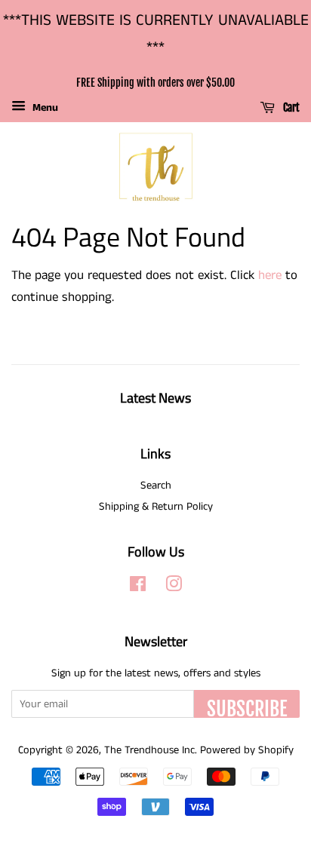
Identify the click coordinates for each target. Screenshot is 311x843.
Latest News (155, 398)
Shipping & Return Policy (156, 506)
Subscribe (247, 707)
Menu (43, 107)
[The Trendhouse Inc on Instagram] (173, 587)
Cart (290, 108)
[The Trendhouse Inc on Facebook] (137, 587)
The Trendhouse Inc (149, 750)
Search (155, 485)
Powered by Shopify (247, 750)
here (270, 275)
